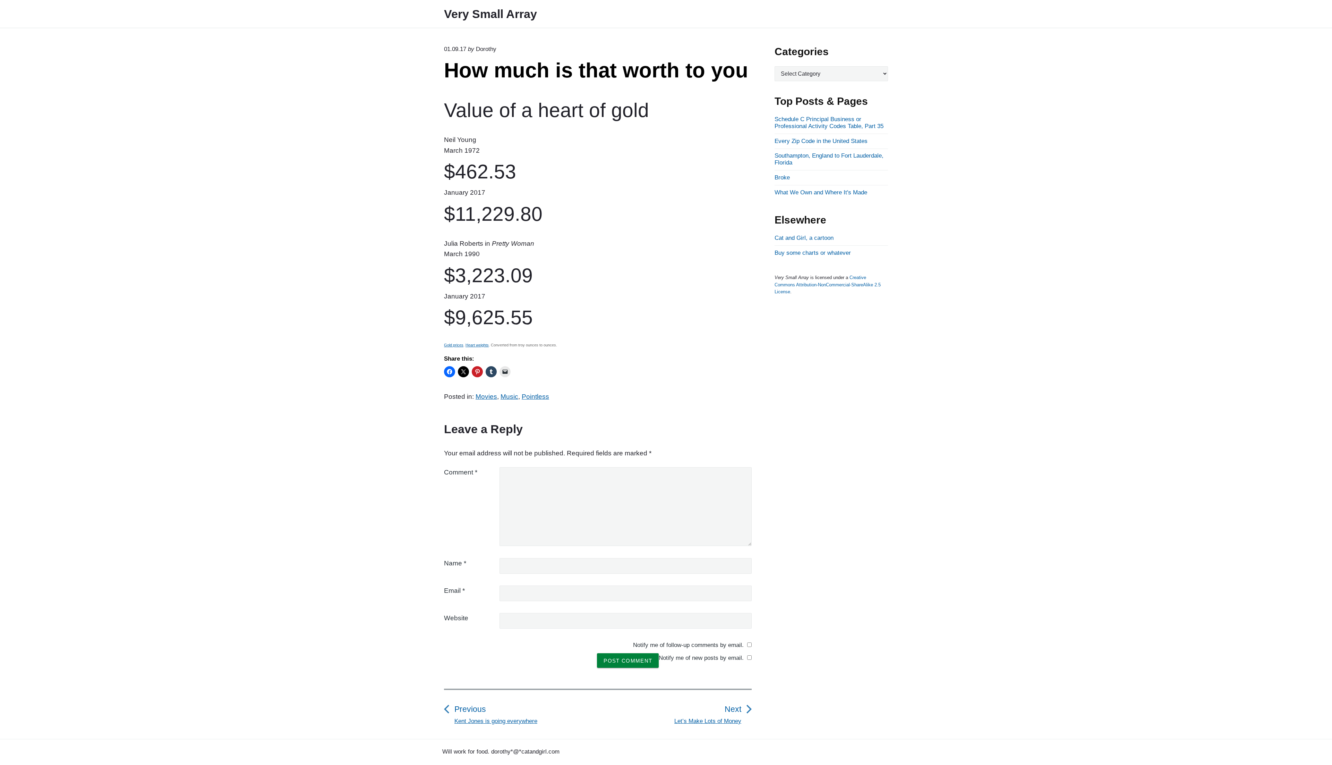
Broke (782, 177)
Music (509, 396)
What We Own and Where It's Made (821, 192)
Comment (460, 472)
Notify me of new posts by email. (701, 658)
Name (455, 563)
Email (454, 590)
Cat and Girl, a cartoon (804, 238)
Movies (486, 396)
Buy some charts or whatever (813, 253)
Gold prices (453, 345)
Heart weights (477, 345)
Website (456, 618)
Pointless (535, 396)
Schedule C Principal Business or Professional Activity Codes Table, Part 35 (829, 122)
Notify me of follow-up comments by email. (688, 645)
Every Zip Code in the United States (821, 141)
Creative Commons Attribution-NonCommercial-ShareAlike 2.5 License (828, 284)
